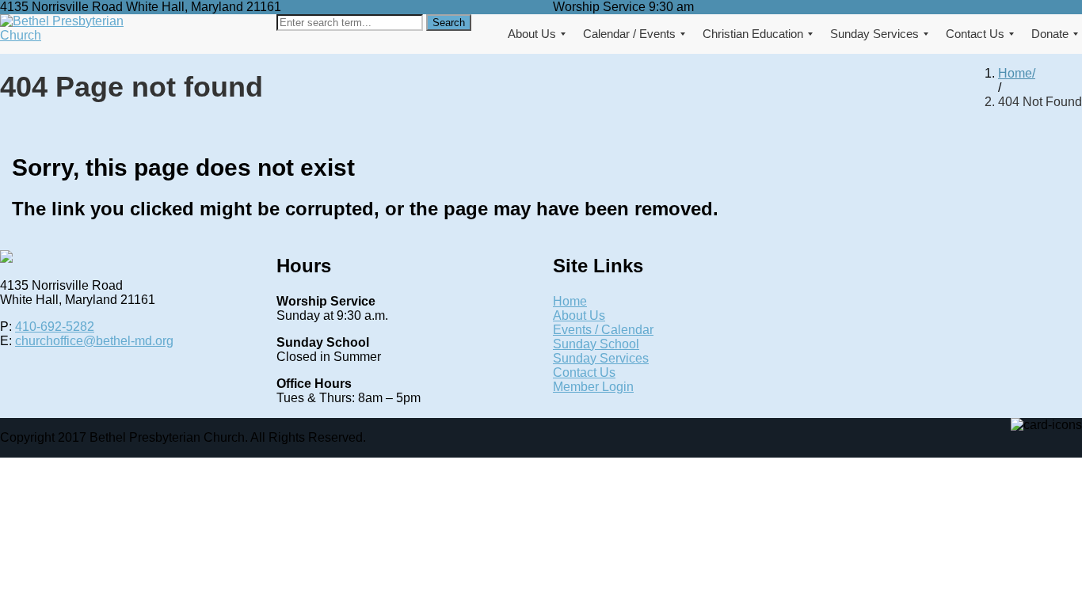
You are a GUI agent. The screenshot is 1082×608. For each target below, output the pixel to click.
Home (1015, 73)
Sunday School (596, 344)
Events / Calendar (603, 329)
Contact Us (584, 372)
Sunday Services (601, 358)
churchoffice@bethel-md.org (94, 341)
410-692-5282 (54, 326)
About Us (579, 315)
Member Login (593, 386)
